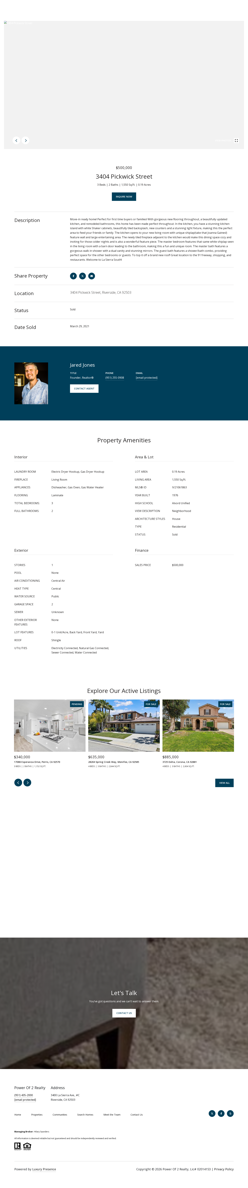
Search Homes (85, 1114)
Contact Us (137, 1114)
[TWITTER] (212, 1113)
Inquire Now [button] (124, 196)
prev (16, 140)
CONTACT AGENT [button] (84, 388)
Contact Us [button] (124, 1013)
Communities (60, 1114)
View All (224, 782)
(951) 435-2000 (23, 1095)
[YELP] (230, 1113)
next (25, 140)
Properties (37, 1114)
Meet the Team (111, 1114)
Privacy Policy (224, 1169)
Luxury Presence (44, 1169)
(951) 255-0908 (114, 377)
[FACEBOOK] (221, 1113)
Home (17, 1114)
